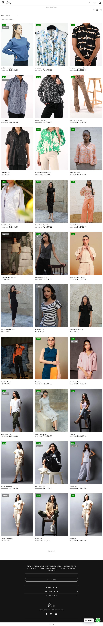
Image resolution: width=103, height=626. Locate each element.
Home (47, 7)
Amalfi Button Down (7, 225)
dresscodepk (8, 2)
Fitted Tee (73, 434)
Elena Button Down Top (76, 329)
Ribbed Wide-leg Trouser (77, 225)
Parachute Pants (6, 382)
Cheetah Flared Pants (76, 120)
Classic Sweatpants (7, 538)
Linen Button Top (6, 434)
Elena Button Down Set (42, 225)
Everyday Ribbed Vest (41, 277)
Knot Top (38, 382)
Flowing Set (73, 486)
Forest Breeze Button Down (43, 172)
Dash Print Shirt (5, 172)
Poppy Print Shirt (75, 172)
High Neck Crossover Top (8, 277)
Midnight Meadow (40, 120)
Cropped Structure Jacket (77, 277)
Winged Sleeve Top (6, 486)
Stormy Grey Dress (41, 434)
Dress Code (47, 610)
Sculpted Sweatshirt (7, 68)
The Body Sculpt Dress (8, 329)
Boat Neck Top (39, 329)
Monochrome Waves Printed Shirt (79, 68)
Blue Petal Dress (40, 68)
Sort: (2, 15)
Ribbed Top (38, 538)
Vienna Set (73, 538)
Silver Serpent (5, 120)
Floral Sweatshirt (40, 486)
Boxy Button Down (75, 382)
